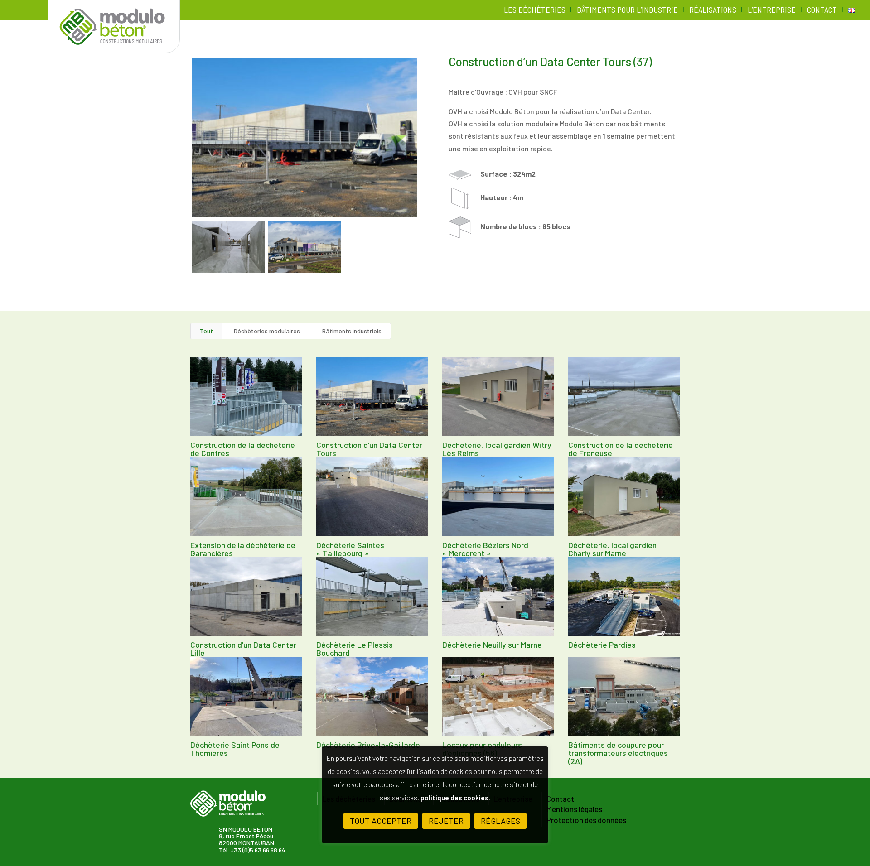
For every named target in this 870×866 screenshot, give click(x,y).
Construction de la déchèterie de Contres (242, 449)
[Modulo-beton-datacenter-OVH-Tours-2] (228, 247)
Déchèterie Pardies (602, 645)
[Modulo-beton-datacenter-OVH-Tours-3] (304, 247)
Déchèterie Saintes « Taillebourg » (350, 549)
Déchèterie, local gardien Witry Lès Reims (496, 449)
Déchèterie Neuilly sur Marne (492, 645)
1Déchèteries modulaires (266, 331)
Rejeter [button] (446, 821)
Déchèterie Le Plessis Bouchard (354, 649)
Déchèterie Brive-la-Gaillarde (368, 745)
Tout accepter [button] (380, 821)
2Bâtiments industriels (350, 331)
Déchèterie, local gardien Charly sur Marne (612, 549)
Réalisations (712, 10)
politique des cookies (454, 798)
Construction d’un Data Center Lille (243, 649)
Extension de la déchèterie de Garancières (242, 549)
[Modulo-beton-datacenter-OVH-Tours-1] (304, 137)
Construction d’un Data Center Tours (369, 449)
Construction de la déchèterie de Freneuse (620, 449)
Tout (206, 331)
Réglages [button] (500, 821)
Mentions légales (574, 809)
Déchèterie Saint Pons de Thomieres (235, 749)
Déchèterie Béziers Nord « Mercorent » (485, 549)
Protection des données (586, 820)
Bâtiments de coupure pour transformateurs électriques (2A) (618, 753)
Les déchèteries (535, 10)
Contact (822, 10)
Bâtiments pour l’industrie (627, 10)
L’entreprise (772, 10)
